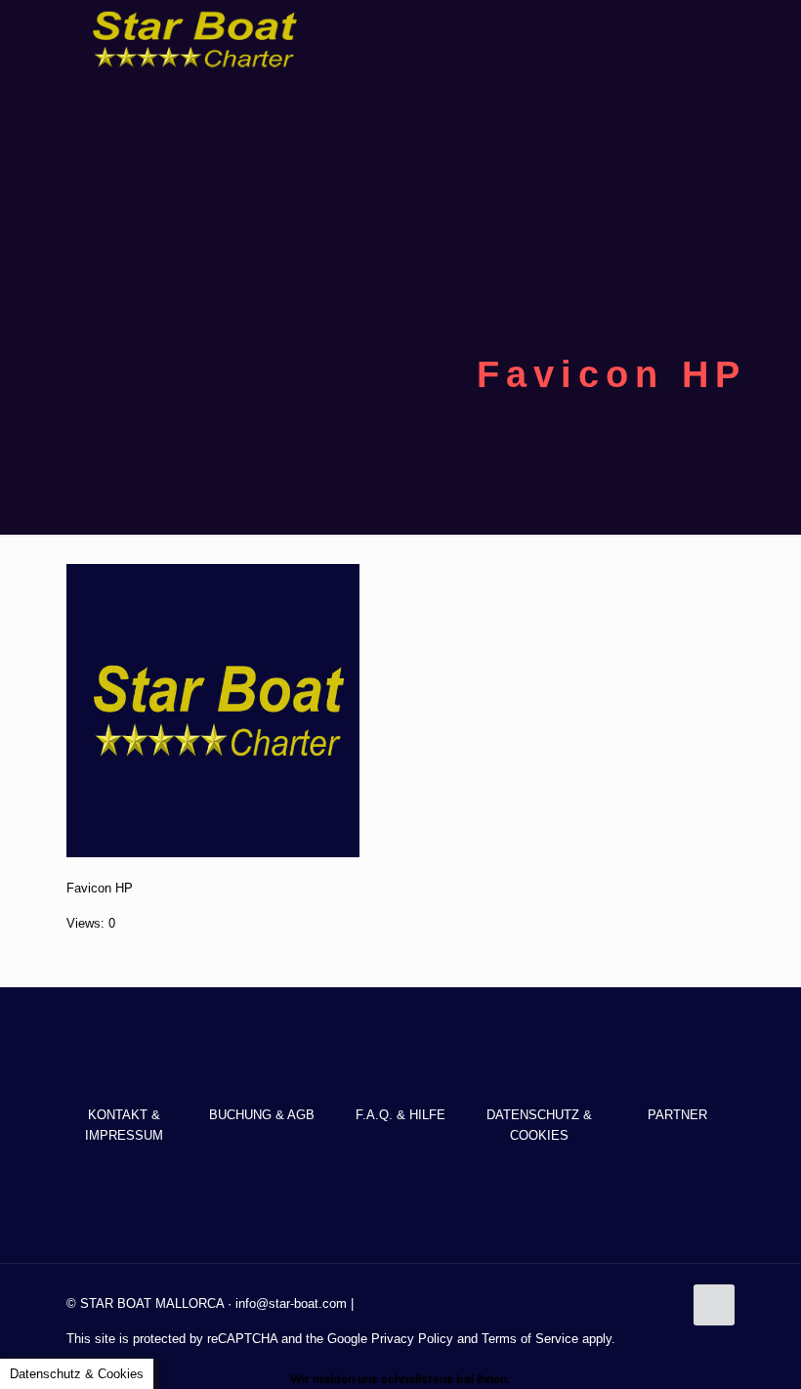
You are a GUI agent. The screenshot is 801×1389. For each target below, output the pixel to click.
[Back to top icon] (714, 1304)
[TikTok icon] (707, 1334)
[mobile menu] (703, 39)
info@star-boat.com (291, 1303)
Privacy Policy (412, 1338)
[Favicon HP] (212, 853)
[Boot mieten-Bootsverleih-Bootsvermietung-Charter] (194, 39)
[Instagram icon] (687, 1334)
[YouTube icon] (666, 1334)
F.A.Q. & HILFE (400, 1114)
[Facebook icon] (646, 1334)
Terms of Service (530, 1338)
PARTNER (677, 1114)
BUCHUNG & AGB (262, 1114)
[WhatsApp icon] (625, 1334)
